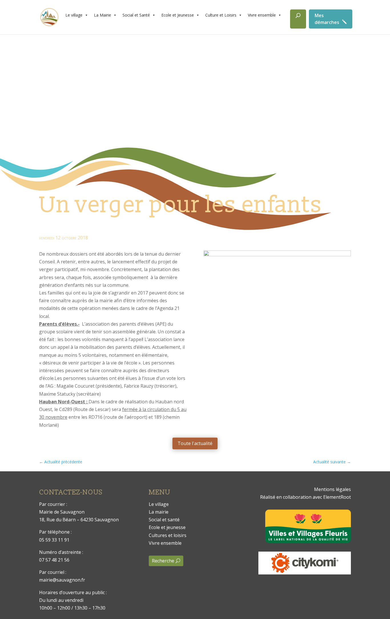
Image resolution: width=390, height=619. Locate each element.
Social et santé (164, 519)
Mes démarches (327, 18)
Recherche (163, 561)
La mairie (158, 512)
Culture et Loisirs (220, 15)
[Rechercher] (298, 19)
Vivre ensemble (262, 15)
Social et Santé (136, 15)
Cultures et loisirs (167, 535)
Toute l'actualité (195, 443)
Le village (74, 15)
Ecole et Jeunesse (177, 15)
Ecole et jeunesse (167, 527)
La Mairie (102, 15)
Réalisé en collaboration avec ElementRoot (305, 497)
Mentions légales (332, 489)
